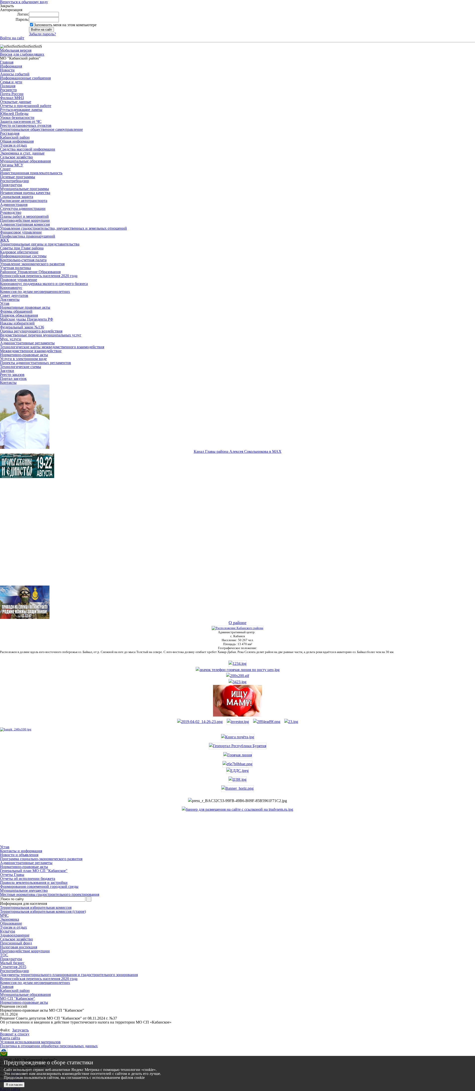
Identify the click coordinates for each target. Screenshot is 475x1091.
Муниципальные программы (24, 189)
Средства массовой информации (27, 149)
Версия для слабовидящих (22, 54)
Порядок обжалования (19, 315)
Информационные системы (23, 256)
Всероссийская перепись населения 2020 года (38, 276)
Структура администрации (23, 208)
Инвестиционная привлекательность (31, 173)
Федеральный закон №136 (22, 327)
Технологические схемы (20, 367)
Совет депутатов (14, 295)
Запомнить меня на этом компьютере (65, 25)
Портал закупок (13, 378)
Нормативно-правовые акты (24, 355)
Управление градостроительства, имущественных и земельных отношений (63, 228)
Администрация (13, 204)
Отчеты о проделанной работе (25, 106)
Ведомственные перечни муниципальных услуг (40, 335)
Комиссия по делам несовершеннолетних (35, 291)
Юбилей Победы (14, 113)
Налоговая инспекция (18, 947)
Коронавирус (11, 287)
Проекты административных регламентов (35, 363)
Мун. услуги (10, 339)
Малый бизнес (12, 963)
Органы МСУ (11, 165)
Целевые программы (17, 177)
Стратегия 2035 (13, 967)
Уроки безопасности (17, 117)
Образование (11, 923)
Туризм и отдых (13, 145)
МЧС (4, 915)
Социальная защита (16, 197)
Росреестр (8, 90)
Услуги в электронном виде (23, 359)
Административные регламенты (27, 343)
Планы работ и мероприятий (24, 216)
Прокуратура (11, 185)
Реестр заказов (12, 374)
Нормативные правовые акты (25, 307)
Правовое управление (18, 280)
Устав (4, 303)
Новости (7, 70)
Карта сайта (10, 1038)
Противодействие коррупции (25, 220)
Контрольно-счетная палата (23, 260)
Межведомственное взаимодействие (31, 351)
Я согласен (14, 1085)
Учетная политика (15, 268)
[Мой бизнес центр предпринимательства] (237, 682)
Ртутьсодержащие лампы (21, 110)
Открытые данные (15, 102)
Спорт (5, 169)
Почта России (12, 94)
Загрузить (20, 1030)
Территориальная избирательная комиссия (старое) (43, 911)
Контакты (8, 382)
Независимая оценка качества (25, 193)
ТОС (4, 955)
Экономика (9, 919)
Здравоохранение (14, 935)
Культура (7, 931)
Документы (10, 299)
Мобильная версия (15, 50)
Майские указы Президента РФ (26, 319)
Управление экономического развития (32, 264)
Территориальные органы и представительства (39, 244)
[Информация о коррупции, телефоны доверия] (15, 729)
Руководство (10, 212)
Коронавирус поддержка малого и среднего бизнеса (44, 284)
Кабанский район (15, 137)
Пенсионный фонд (16, 943)
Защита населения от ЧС (21, 121)
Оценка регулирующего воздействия (31, 331)
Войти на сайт (12, 38)
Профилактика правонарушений (27, 236)
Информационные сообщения (25, 78)
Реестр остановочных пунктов (25, 125)
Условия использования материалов (30, 1042)
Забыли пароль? (42, 34)
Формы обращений (16, 311)
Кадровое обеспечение (19, 252)
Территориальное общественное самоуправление (41, 129)
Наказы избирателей (17, 323)
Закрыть (7, 6)
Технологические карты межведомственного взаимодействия (52, 347)
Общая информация (17, 141)
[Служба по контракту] (237, 536)
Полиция (7, 86)
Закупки (7, 371)
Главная (6, 62)
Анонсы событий (14, 74)
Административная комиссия (25, 224)
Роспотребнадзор (14, 181)
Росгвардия (9, 133)
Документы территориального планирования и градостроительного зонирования (69, 975)
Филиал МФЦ (12, 98)
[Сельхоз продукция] (291, 722)
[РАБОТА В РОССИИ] (237, 809)
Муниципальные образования (25, 161)
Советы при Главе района (22, 248)
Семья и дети (11, 82)
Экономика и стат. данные (22, 153)
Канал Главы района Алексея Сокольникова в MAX (238, 451)
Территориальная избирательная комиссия (35, 907)
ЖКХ (4, 240)
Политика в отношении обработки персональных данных (49, 1046)
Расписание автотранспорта (23, 200)
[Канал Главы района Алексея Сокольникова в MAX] (24, 447)
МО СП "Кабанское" (17, 998)
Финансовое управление (21, 232)
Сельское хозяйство (16, 157)
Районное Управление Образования (30, 272)
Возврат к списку (14, 1034)
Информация (11, 66)
